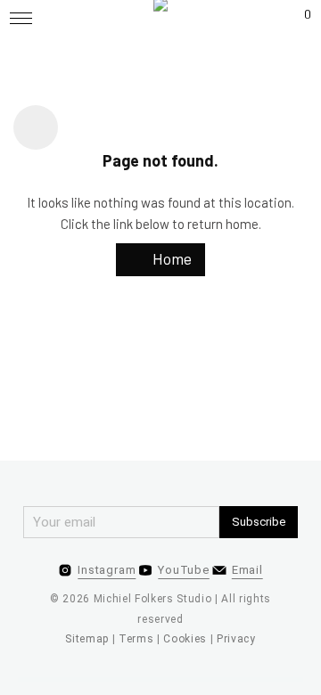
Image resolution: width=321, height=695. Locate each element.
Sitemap (87, 639)
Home (170, 258)
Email (247, 569)
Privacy (236, 639)
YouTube (183, 569)
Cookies (185, 639)
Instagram (107, 569)
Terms (136, 639)
